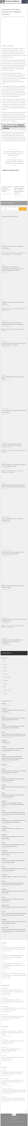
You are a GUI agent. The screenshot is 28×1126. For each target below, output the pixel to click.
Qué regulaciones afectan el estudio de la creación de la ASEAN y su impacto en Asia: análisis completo (12, 991)
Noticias (3, 244)
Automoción (4, 617)
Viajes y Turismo (6, 690)
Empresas (5, 674)
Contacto (5, 693)
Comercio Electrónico (7, 550)
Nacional (4, 5)
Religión (3, 881)
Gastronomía (5, 408)
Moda (3, 300)
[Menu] (25, 1112)
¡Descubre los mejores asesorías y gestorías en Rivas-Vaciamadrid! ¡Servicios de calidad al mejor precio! (19, 190)
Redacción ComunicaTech (9, 16)
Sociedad (5, 683)
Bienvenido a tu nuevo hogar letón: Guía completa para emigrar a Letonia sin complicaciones (12, 641)
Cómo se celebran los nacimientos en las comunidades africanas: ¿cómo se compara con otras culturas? (14, 965)
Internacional (5, 988)
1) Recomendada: (6, 742)
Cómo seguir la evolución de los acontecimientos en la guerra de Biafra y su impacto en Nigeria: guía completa (13, 268)
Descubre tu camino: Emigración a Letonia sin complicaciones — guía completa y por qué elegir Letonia (13, 804)
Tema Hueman (20, 1121)
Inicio (4, 661)
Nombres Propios (6, 516)
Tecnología (5, 680)
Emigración (4, 321)
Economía (4, 375)
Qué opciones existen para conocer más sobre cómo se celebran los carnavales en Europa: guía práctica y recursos (14, 975)
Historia (4, 265)
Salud (4, 687)
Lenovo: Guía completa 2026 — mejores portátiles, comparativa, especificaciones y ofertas (12, 1032)
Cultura (3, 769)
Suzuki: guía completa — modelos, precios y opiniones (14, 876)
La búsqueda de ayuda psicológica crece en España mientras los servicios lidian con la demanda (12, 1081)
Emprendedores (6, 677)
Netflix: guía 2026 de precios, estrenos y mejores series (14, 907)
